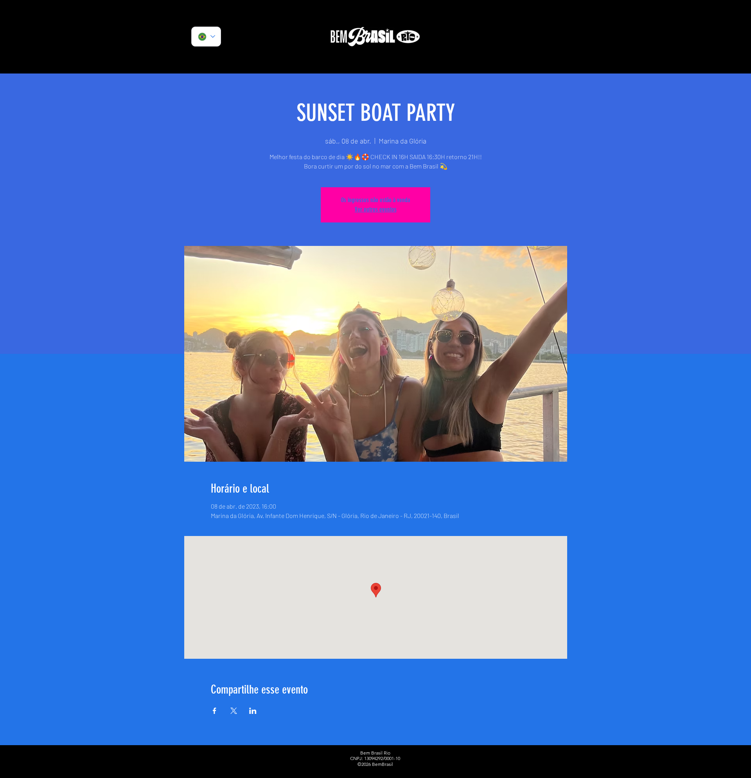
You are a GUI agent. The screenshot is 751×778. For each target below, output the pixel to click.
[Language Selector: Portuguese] (206, 37)
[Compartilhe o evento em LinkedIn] (253, 711)
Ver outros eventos (376, 209)
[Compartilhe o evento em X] (233, 711)
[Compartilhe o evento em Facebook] (214, 711)
